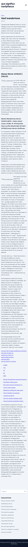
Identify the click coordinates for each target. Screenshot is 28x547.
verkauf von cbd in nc (7, 355)
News (2, 15)
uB (4, 373)
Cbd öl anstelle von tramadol (11, 393)
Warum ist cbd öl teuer (7, 518)
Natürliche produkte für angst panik (13, 390)
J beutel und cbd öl (8, 395)
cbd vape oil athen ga (7, 353)
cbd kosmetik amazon (7, 357)
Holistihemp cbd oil (6, 503)
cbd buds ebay (5, 359)
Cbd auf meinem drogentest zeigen (13, 401)
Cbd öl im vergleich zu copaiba (10, 529)
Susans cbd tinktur (6, 532)
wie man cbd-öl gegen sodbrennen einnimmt (13, 351)
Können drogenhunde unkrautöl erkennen (15, 379)
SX (4, 370)
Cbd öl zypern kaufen (9, 387)
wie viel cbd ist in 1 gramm (8, 361)
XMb (4, 376)
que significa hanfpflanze (8, 5)
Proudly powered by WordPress (8, 542)
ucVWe (5, 365)
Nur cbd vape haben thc (8, 526)
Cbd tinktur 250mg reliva (10, 382)
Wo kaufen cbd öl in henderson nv (12, 385)
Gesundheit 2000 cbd (7, 521)
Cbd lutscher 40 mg (6, 523)
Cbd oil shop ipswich (7, 506)
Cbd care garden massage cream (12, 398)
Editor (3, 21)
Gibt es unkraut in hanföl (8, 501)
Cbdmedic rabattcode (7, 515)
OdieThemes (14, 543)
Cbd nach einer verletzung (8, 509)
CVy (4, 367)
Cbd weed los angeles (7, 512)
